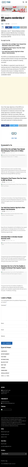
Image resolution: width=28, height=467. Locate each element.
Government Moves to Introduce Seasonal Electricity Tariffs (11, 237)
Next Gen (3, 365)
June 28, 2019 (14, 23)
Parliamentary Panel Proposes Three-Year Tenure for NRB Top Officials (13, 48)
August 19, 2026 (9, 269)
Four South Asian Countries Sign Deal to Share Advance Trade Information (13, 52)
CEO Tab (3, 152)
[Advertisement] (14, 91)
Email (2, 330)
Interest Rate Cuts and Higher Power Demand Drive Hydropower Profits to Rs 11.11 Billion (14, 44)
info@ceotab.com (5, 392)
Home (2, 15)
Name (2, 323)
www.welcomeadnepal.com (8, 403)
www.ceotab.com (5, 418)
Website (3, 336)
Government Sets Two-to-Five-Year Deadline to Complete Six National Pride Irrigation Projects (13, 267)
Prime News (7, 15)
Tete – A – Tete (5, 376)
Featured (3, 357)
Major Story (4, 362)
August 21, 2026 (9, 152)
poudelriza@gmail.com (6, 446)
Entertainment (5, 354)
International (5, 359)
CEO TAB (7, 23)
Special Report (5, 373)
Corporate (4, 351)
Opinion (3, 368)
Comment (4, 305)
